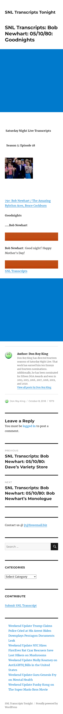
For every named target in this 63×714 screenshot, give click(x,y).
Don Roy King (17, 401)
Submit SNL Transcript (21, 605)
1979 (51, 401)
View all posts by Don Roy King (34, 387)
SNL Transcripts (16, 271)
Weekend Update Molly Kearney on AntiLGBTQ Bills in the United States (32, 665)
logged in (29, 426)
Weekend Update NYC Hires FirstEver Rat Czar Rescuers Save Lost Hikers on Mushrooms (30, 650)
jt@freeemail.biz (35, 525)
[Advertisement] (31, 80)
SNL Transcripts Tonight (30, 12)
